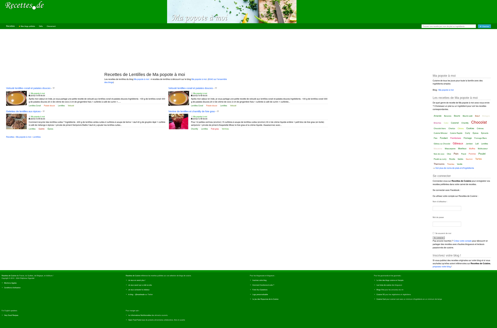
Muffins (472, 148)
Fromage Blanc (480, 138)
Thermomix (439, 163)
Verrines (225, 128)
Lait (477, 143)
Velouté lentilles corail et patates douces (28, 88)
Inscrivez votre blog (259, 280)
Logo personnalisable (260, 294)
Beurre (457, 115)
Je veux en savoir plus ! (136, 280)
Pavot (463, 153)
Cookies (470, 128)
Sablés (460, 159)
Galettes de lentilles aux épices (23, 111)
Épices (50, 128)
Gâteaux (458, 143)
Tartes (478, 158)
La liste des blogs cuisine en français (390, 280)
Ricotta (452, 159)
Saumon (469, 159)
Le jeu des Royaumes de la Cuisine (265, 299)
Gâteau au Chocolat (442, 143)
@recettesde (140, 294)
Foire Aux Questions (259, 289)
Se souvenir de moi (443, 233)
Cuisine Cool (381, 299)
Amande (437, 115)
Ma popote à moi (141, 79)
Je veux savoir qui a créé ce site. (140, 285)
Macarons (438, 148)
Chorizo (451, 128)
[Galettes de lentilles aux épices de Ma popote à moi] (16, 121)
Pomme (472, 153)
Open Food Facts (134, 320)
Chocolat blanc (440, 128)
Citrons (461, 128)
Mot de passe (438, 217)
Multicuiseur (483, 148)
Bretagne (486, 116)
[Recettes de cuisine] (24, 5)
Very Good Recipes (11, 315)
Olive (449, 154)
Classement (51, 26)
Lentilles (61, 105)
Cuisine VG (381, 294)
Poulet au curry (440, 159)
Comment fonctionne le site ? (263, 285)
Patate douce (49, 105)
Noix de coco (439, 154)
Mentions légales (10, 283)
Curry (467, 132)
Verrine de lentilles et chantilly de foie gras (191, 111)
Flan (435, 138)
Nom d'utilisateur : (440, 201)
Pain (456, 153)
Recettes (10, 26)
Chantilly (194, 128)
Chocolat (479, 122)
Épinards (484, 133)
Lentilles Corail (35, 105)
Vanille (459, 164)
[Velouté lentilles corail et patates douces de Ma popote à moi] (16, 97)
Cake (446, 122)
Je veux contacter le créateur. (139, 289)
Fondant (444, 137)
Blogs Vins (380, 289)
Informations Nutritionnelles (141, 315)
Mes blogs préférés (27, 26)
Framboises (455, 137)
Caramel (455, 122)
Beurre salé (467, 115)
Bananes (447, 116)
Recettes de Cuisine (9, 275)
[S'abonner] (29, 93)
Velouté (71, 105)
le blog (130, 294)
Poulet (481, 153)
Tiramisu (450, 164)
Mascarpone (450, 148)
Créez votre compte (463, 240)
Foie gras (215, 128)
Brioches (437, 122)
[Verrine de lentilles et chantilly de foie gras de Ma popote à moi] (178, 121)
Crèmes (480, 128)
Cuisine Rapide (456, 133)
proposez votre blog (442, 266)
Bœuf (477, 115)
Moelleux (462, 148)
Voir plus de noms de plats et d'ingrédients (454, 167)
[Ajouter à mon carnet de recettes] (54, 88)
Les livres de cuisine (384, 285)
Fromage (468, 137)
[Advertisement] (248, 49)
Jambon (469, 143)
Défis (41, 26)
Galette (42, 128)
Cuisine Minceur (440, 133)
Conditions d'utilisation (12, 287)
